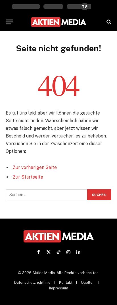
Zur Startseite (28, 177)
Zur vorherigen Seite (35, 167)
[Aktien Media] (59, 22)
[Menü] (9, 22)
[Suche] (108, 22)
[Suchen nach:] (47, 194)
